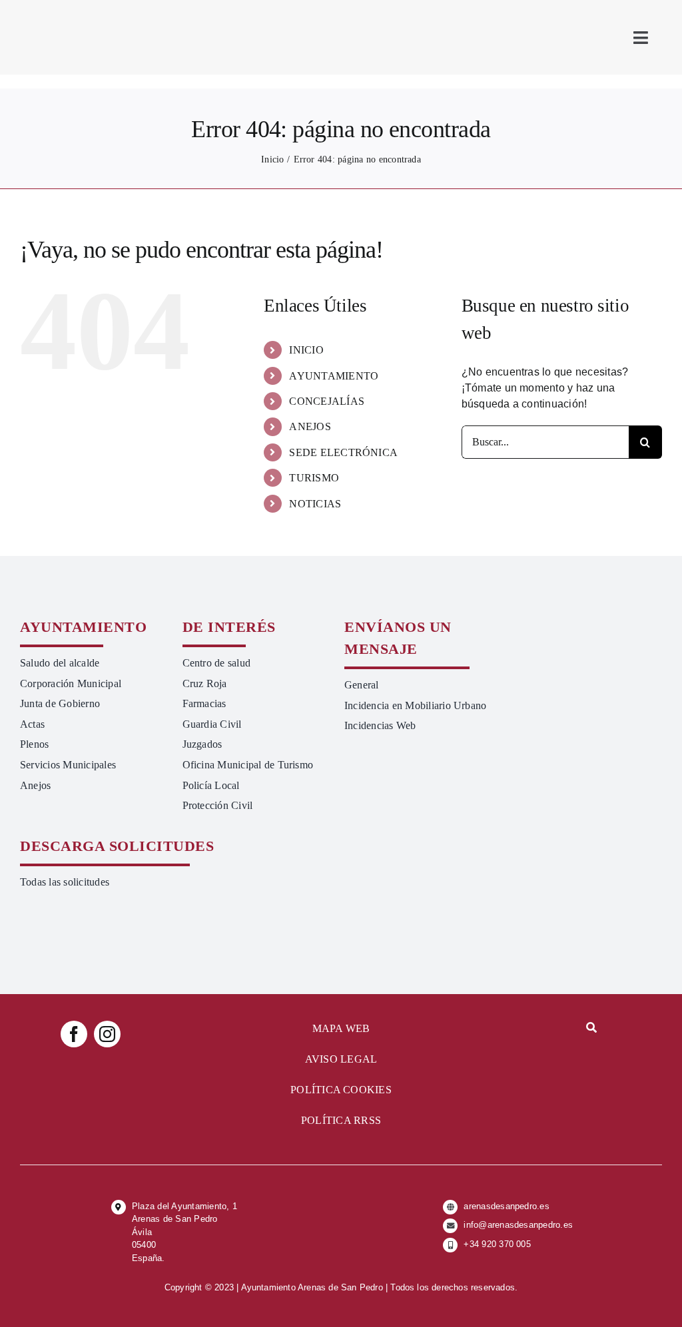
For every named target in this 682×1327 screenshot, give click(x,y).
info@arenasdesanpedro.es (518, 1225)
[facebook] (74, 1034)
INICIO (306, 350)
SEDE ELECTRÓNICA (343, 452)
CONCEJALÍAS (326, 401)
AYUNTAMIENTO (333, 376)
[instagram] (107, 1034)
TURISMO (314, 477)
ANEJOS (309, 426)
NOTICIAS (315, 503)
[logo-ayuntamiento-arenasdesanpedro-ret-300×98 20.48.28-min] (104, 11)
